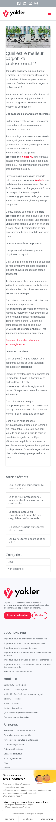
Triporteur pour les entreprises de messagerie (25, 638)
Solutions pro (15, 632)
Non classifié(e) (16, 569)
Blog (10, 562)
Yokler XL (27, 157)
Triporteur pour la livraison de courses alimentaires (28, 660)
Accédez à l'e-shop (17, 615)
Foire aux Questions (13, 749)
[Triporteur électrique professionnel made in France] (14, 13)
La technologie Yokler (14, 744)
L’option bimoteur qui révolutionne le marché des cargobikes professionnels (25, 515)
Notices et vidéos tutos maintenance (21, 740)
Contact (39, 615)
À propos (11, 724)
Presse (7, 767)
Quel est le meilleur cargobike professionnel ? (26, 486)
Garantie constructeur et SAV (17, 735)
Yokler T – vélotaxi (12, 703)
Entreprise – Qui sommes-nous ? (19, 730)
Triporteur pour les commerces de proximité (24, 643)
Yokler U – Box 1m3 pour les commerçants (24, 694)
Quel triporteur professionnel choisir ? (21, 712)
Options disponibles (13, 708)
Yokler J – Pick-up (12, 699)
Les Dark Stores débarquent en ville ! (27, 540)
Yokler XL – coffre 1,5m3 (15, 689)
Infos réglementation (13, 758)
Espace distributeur (13, 754)
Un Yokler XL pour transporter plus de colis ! (26, 528)
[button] (49, 13)
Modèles (10, 679)
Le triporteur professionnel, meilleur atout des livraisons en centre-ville (27, 500)
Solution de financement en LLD (19, 671)
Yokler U (39, 180)
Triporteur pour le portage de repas (20, 648)
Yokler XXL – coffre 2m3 (15, 685)
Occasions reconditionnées (16, 717)
